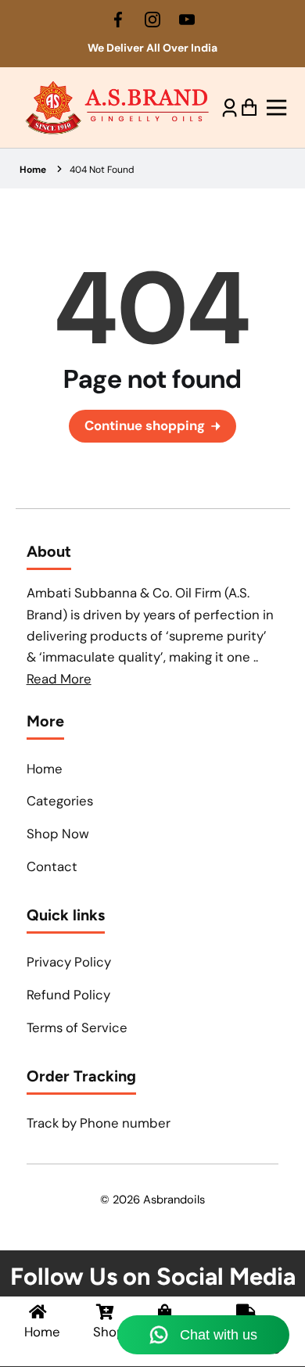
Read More (59, 678)
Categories (60, 800)
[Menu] (272, 107)
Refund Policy (68, 994)
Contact (52, 866)
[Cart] (249, 107)
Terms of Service (77, 1027)
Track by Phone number (98, 1123)
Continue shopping (144, 425)
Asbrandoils (174, 1199)
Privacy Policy (69, 961)
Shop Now (58, 833)
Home (33, 169)
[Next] (285, 53)
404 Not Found (102, 169)
